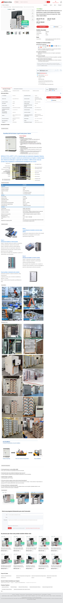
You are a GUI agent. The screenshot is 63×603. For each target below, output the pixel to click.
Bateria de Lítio (3, 577)
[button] (41, 91)
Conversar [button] (56, 26)
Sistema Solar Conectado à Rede (52, 575)
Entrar (61, 2)
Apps (55, 5)
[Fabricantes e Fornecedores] (6, 2)
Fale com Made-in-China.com (37, 594)
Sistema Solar (49, 577)
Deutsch (29, 595)
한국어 (39, 595)
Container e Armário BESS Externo (6, 575)
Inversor (33, 577)
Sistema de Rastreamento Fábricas (35, 586)
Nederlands (33, 595)
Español (11, 595)
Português (15, 595)
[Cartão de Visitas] (60, 93)
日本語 (42, 595)
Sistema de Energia (14, 586)
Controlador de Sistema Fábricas (7, 589)
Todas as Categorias (5, 5)
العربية (36, 595)
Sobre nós (13, 594)
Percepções (49, 594)
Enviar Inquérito (42, 26)
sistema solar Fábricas (5, 586)
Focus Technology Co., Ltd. (29, 597)
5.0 (49, 90)
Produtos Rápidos (44, 594)
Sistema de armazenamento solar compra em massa (22, 589)
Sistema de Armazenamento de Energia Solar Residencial (25, 575)
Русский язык (22, 595)
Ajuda (51, 5)
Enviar (10, 528)
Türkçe (50, 595)
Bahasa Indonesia (58, 595)
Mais (2, 591)
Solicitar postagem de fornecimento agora (33, 528)
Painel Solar (18, 577)
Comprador (45, 5)
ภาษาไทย (47, 595)
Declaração (17, 594)
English (8, 595)
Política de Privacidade (29, 594)
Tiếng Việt (53, 595)
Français (18, 595)
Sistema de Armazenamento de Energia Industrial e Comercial (39, 575)
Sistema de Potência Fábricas (23, 586)
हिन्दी (44, 595)
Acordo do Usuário (22, 594)
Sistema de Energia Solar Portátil (47, 586)
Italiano (26, 595)
